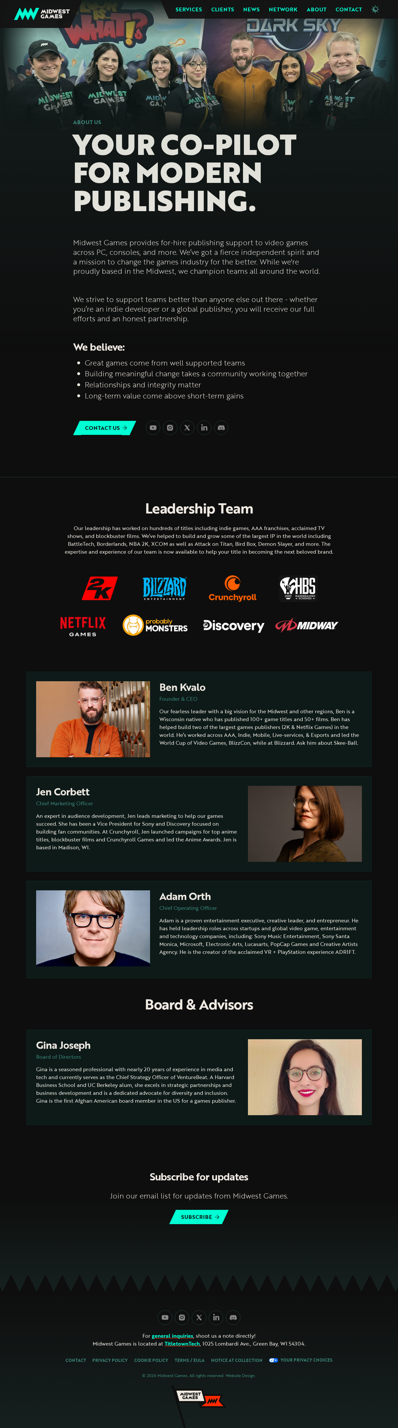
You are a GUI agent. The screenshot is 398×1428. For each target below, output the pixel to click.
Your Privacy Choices (305, 1360)
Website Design (240, 1375)
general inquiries (172, 1336)
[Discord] (221, 428)
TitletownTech (182, 1344)
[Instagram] (170, 428)
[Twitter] (187, 428)
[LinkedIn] (204, 428)
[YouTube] (153, 428)
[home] (42, 14)
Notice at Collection (237, 1360)
